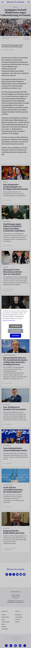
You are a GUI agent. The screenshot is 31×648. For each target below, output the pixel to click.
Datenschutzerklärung (9, 320)
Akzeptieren (15, 335)
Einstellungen (15, 331)
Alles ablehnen (15, 326)
